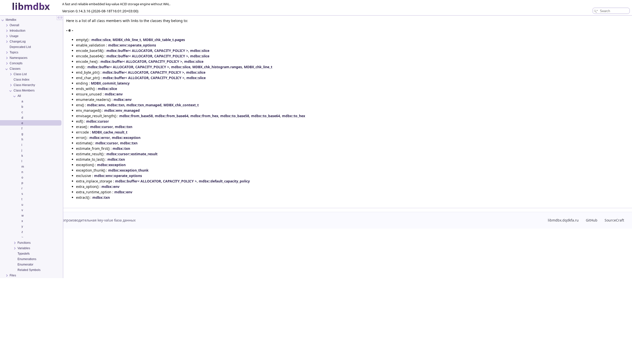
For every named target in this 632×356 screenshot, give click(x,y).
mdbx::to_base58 (234, 115)
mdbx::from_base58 (136, 115)
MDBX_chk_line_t (127, 39)
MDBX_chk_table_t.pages (164, 39)
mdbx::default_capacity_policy (224, 181)
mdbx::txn (115, 105)
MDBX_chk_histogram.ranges (217, 67)
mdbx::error (99, 137)
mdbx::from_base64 (171, 115)
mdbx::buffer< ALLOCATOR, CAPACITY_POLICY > (147, 50)
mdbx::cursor (97, 121)
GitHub (591, 220)
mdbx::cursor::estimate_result (132, 154)
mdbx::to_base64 (265, 115)
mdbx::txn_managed (143, 105)
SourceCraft (614, 220)
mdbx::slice (101, 39)
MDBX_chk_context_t (181, 105)
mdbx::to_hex (293, 115)
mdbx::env (114, 94)
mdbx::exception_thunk (128, 170)
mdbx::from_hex (204, 115)
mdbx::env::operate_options (132, 45)
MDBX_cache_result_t (109, 132)
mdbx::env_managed (122, 110)
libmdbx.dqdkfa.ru (563, 220)
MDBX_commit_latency (110, 83)
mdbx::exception (126, 137)
